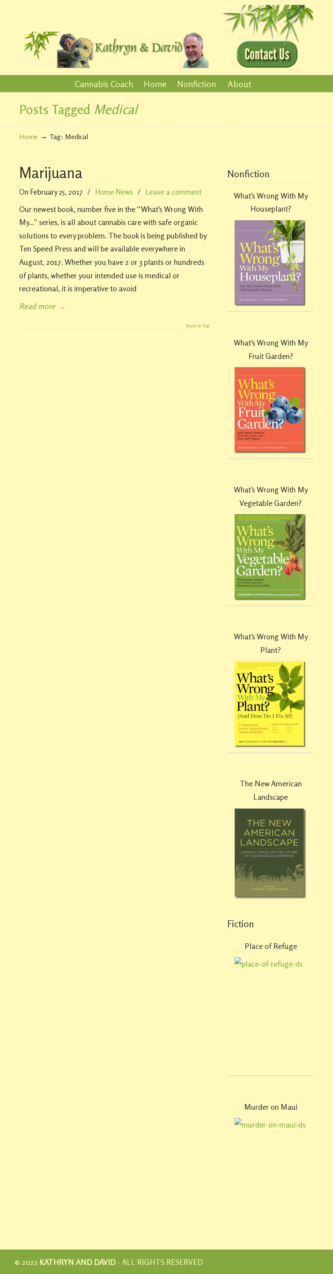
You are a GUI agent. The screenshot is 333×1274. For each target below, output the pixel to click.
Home (28, 136)
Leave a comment (174, 191)
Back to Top (198, 326)
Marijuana (50, 173)
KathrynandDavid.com (114, 35)
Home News (114, 191)
